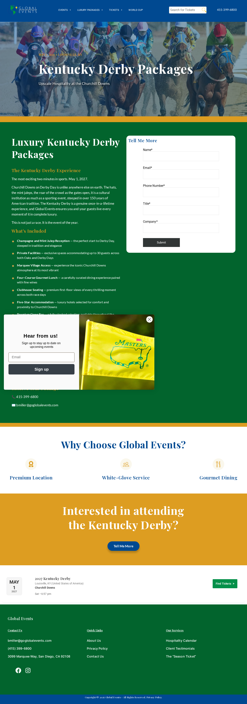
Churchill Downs (45, 587)
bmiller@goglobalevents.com (37, 405)
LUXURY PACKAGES (88, 9)
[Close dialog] (149, 319)
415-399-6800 (27, 397)
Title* (147, 203)
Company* (150, 221)
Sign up (42, 369)
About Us (94, 640)
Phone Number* (154, 186)
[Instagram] (28, 670)
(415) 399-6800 (19, 648)
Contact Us (95, 656)
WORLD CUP (136, 9)
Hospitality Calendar (181, 640)
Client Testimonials (180, 648)
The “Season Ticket (180, 656)
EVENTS (63, 9)
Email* (147, 168)
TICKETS (114, 9)
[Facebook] (18, 670)
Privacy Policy (97, 648)
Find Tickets (223, 583)
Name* (148, 150)
